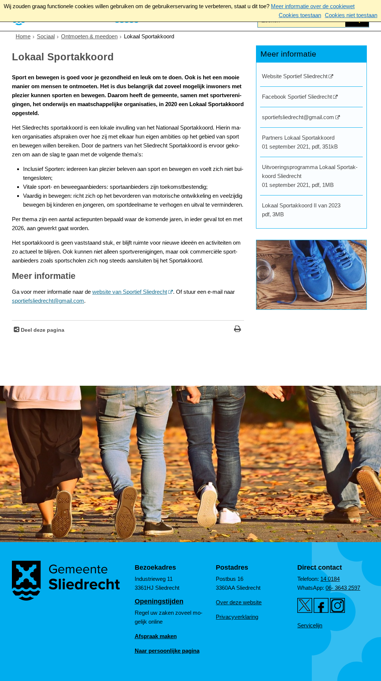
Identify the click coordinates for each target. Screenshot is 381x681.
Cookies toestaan (300, 15)
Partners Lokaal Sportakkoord (300, 142)
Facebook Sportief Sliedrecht (297, 96)
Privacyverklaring (237, 617)
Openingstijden (159, 601)
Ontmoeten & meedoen (89, 36)
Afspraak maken (156, 636)
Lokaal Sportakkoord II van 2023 (301, 209)
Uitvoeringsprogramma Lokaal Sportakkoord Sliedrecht (310, 176)
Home (23, 36)
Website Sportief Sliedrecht (294, 76)
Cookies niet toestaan (351, 15)
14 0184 (330, 579)
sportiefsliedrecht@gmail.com (48, 300)
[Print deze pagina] (237, 329)
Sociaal (46, 36)
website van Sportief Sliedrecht (129, 292)
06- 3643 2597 (343, 588)
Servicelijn (309, 625)
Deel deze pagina (41, 330)
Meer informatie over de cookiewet (313, 6)
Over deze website (239, 602)
